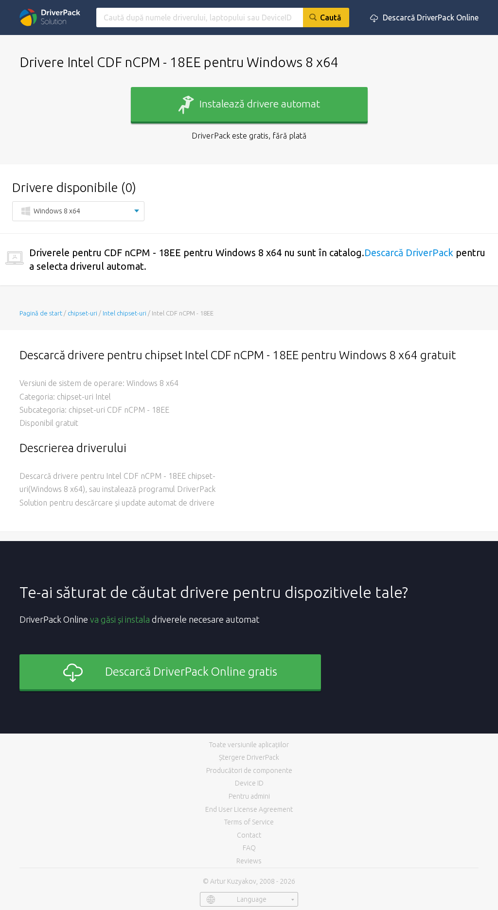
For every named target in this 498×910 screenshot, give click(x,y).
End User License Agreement (249, 809)
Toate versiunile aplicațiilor (249, 745)
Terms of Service (249, 822)
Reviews (249, 861)
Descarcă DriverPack (408, 252)
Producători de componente (249, 770)
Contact (249, 835)
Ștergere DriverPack (249, 757)
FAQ (249, 848)
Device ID (249, 783)
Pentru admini (249, 796)
